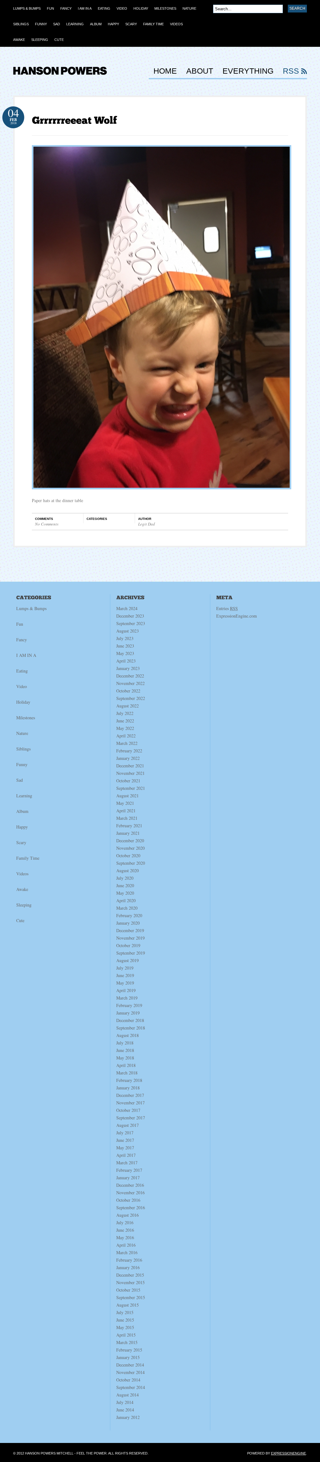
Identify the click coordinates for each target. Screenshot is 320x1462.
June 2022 (125, 721)
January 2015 (128, 1357)
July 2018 (124, 1043)
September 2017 (130, 1118)
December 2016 (130, 1185)
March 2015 (127, 1342)
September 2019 (130, 953)
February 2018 (129, 1080)
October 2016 (128, 1200)
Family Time (27, 858)
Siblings (23, 749)
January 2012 (128, 1417)
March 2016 (127, 1252)
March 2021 (127, 818)
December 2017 (130, 1095)
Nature (22, 733)
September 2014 (130, 1387)
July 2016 (124, 1222)
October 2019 (128, 945)
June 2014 (125, 1410)
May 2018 (125, 1058)
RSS (291, 71)
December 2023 (130, 616)
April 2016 (126, 1245)
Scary (21, 842)
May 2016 (125, 1237)
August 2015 (127, 1305)
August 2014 (127, 1395)
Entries (227, 608)
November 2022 (130, 683)
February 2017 (129, 1170)
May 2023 (125, 653)
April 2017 (126, 1155)
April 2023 (126, 661)
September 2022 (130, 698)
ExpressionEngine (288, 1453)
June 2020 (125, 885)
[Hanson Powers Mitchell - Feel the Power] (60, 78)
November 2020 (130, 848)
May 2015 (125, 1327)
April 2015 (126, 1335)
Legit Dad (146, 524)
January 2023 (128, 668)
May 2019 (125, 983)
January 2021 (128, 833)
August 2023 (127, 631)
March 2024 (127, 608)
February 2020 (129, 915)
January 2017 (128, 1178)
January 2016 (128, 1267)
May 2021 (125, 803)
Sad (19, 780)
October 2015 (128, 1290)
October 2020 (128, 855)
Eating (22, 671)
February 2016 (129, 1260)
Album (22, 811)
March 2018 (127, 1073)
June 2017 (125, 1140)
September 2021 (130, 788)
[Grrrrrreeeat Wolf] (74, 120)
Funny (22, 764)
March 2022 (127, 743)
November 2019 (130, 938)
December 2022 (130, 676)
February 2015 (129, 1350)
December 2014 (130, 1365)
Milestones (25, 718)
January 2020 (128, 923)
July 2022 (124, 713)
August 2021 (127, 796)
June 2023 (125, 646)
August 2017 (127, 1125)
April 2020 (126, 900)
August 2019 (127, 960)
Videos (22, 874)
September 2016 (130, 1207)
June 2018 (125, 1050)
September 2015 (130, 1297)
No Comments (46, 524)
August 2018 (127, 1035)
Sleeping (24, 905)
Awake (22, 889)
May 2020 (125, 893)
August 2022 (127, 706)
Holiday (23, 702)
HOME (165, 71)
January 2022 (128, 758)
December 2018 (130, 1020)
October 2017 (128, 1110)
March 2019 (127, 998)
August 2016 (127, 1215)
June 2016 (125, 1230)
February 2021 (129, 826)
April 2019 (126, 990)
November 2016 (130, 1193)
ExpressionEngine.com (236, 616)
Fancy (21, 640)
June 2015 (125, 1320)
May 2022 (125, 728)
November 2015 (130, 1282)
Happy (22, 827)
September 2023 (130, 623)
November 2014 (130, 1372)
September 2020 (130, 863)
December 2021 (130, 766)
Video (21, 686)
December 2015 (130, 1275)
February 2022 (129, 751)
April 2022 (126, 736)
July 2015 (124, 1312)
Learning (24, 796)
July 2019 (124, 968)
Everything (247, 71)
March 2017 (127, 1163)
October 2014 (128, 1380)
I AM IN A (26, 655)
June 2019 (125, 975)
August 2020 (127, 870)
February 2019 (129, 1005)
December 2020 (130, 840)
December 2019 (130, 930)
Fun (19, 624)
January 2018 (128, 1088)
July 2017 (124, 1133)
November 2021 (130, 773)
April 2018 (126, 1065)
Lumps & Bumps (31, 608)
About (199, 71)
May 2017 (125, 1148)
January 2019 (128, 1013)
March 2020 (127, 908)
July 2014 (124, 1402)
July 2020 (124, 878)
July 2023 (124, 638)
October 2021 (128, 781)
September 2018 (130, 1028)
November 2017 (130, 1103)
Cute (20, 920)
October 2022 (128, 691)
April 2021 (126, 811)
